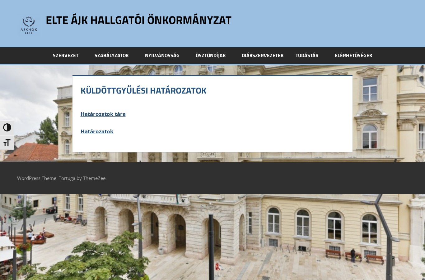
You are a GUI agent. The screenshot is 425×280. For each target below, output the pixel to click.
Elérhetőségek (353, 55)
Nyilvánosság (162, 55)
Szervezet (65, 55)
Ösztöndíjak (211, 55)
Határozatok (97, 131)
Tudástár (307, 55)
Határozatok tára (103, 113)
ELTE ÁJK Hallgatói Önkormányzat (138, 19)
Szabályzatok (111, 55)
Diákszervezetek (262, 55)
